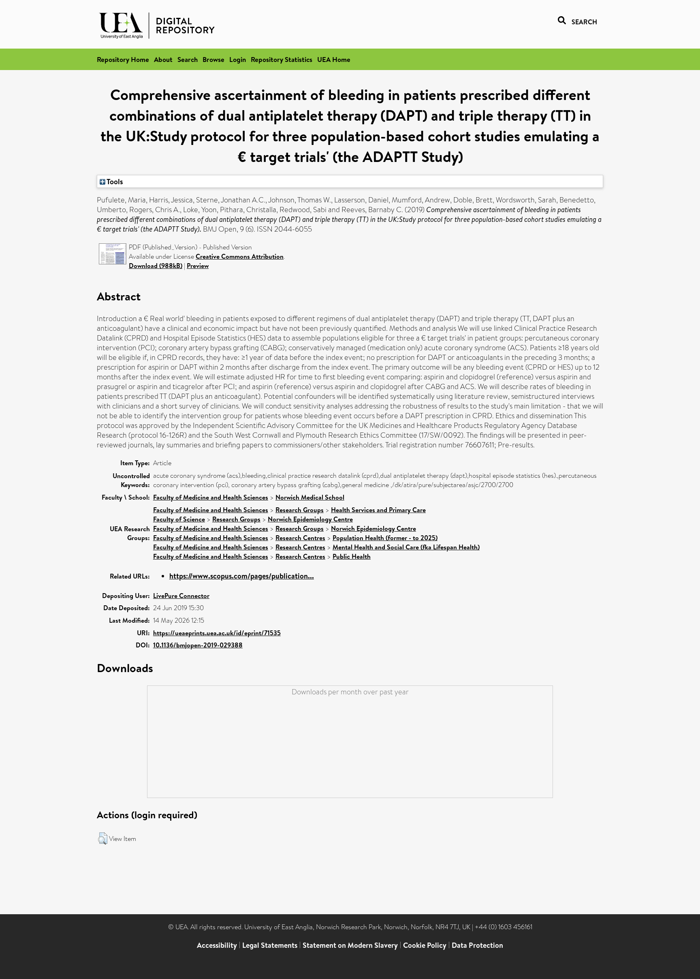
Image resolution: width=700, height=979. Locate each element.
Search (187, 59)
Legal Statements (269, 945)
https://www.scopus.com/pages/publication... (241, 576)
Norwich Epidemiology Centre (310, 519)
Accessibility (217, 945)
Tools (114, 181)
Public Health (352, 556)
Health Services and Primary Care (378, 509)
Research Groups (299, 509)
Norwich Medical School (309, 497)
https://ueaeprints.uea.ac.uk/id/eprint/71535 (217, 632)
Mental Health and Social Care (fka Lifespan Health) (406, 547)
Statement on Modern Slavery (350, 945)
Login (237, 59)
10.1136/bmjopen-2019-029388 (198, 645)
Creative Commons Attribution (240, 256)
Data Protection (477, 945)
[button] (102, 838)
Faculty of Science (179, 519)
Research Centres (300, 537)
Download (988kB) (155, 265)
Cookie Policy (424, 945)
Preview (198, 265)
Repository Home (123, 59)
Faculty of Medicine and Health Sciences (210, 497)
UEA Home (333, 59)
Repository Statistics (281, 59)
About (163, 59)
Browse (213, 59)
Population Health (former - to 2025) (385, 537)
